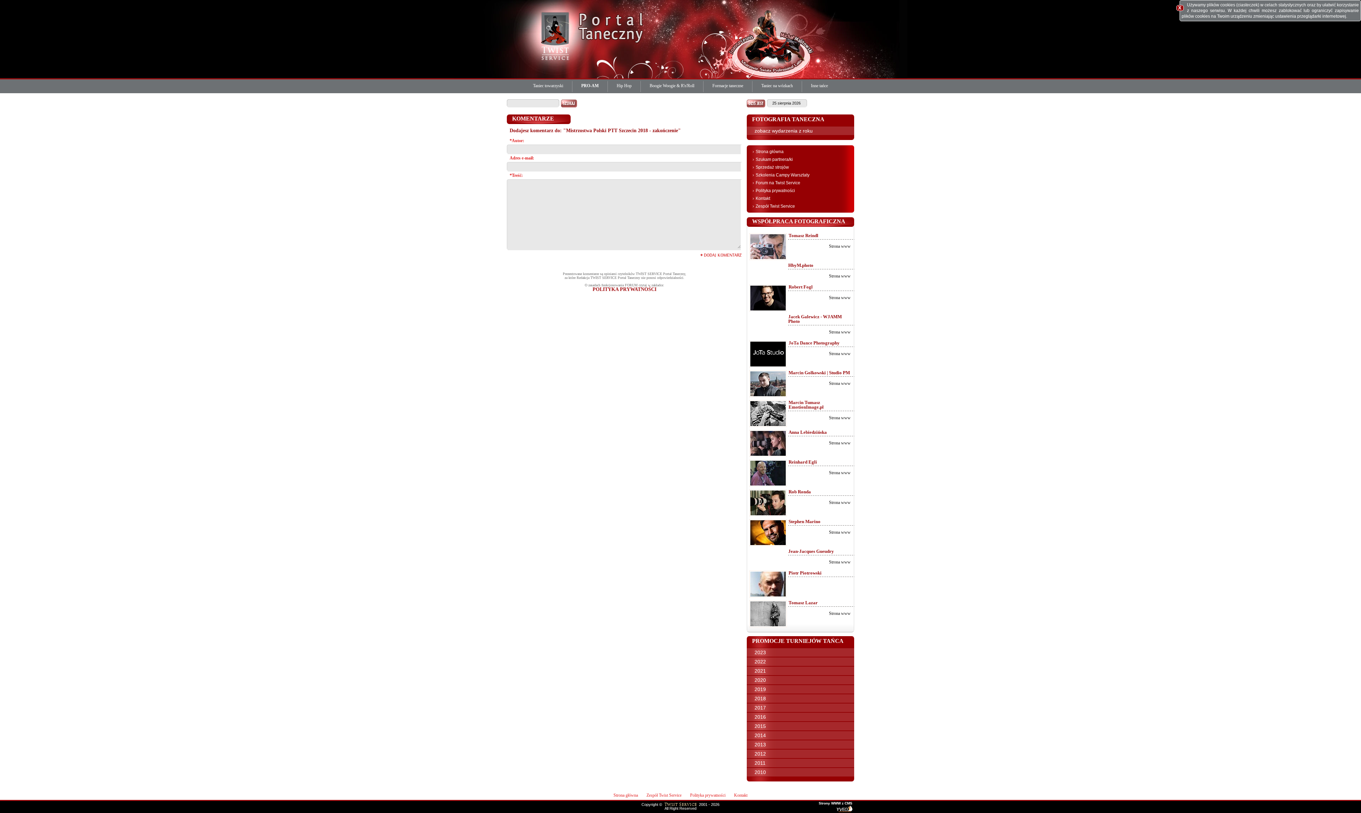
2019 (760, 689)
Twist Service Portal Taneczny (556, 35)
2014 (760, 735)
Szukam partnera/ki (774, 159)
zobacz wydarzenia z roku (784, 131)
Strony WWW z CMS (835, 803)
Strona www (840, 246)
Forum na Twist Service (778, 182)
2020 (760, 680)
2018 (760, 698)
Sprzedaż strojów (772, 167)
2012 (760, 754)
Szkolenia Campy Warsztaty (783, 175)
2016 (760, 717)
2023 (760, 652)
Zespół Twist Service (775, 206)
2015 (760, 726)
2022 (760, 662)
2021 (760, 671)
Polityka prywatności (775, 190)
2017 (760, 708)
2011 (760, 763)
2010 (760, 772)
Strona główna (770, 151)
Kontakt (763, 198)
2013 (760, 744)
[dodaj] (721, 255)
